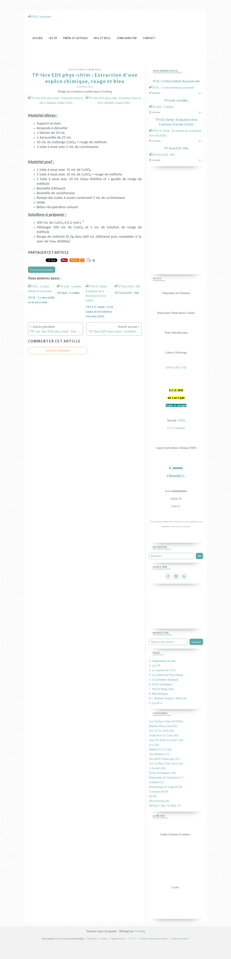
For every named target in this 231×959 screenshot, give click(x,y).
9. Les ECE (155, 703)
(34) (166, 740)
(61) (163, 726)
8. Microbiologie (158, 693)
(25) (164, 758)
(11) (156, 782)
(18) (162, 772)
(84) (166, 721)
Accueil (37, 38)
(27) (159, 754)
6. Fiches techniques (160, 684)
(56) (161, 730)
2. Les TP (154, 665)
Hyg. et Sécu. (102, 38)
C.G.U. (133, 938)
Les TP (53, 38)
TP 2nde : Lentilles (176, 100)
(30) (154, 744)
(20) (157, 768)
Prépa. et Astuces (75, 38)
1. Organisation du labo (162, 660)
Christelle (60, 938)
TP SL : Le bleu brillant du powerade (176, 81)
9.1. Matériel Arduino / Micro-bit (167, 698)
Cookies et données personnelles (154, 938)
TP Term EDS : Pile (176, 148)
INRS (181, 420)
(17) (166, 777)
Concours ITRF (127, 38)
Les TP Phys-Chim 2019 (85, 69)
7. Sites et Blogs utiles (161, 689)
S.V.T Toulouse (176, 428)
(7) (165, 805)
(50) (163, 735)
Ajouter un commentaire (57, 350)
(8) (152, 796)
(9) (165, 786)
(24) (166, 763)
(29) (160, 749)
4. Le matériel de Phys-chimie (166, 674)
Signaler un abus (118, 938)
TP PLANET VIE (176, 367)
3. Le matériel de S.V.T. (162, 670)
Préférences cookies (179, 938)
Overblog (139, 931)
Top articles (92, 938)
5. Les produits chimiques (163, 679)
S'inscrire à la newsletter (41, 269)
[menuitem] (37, 38)
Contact (149, 38)
